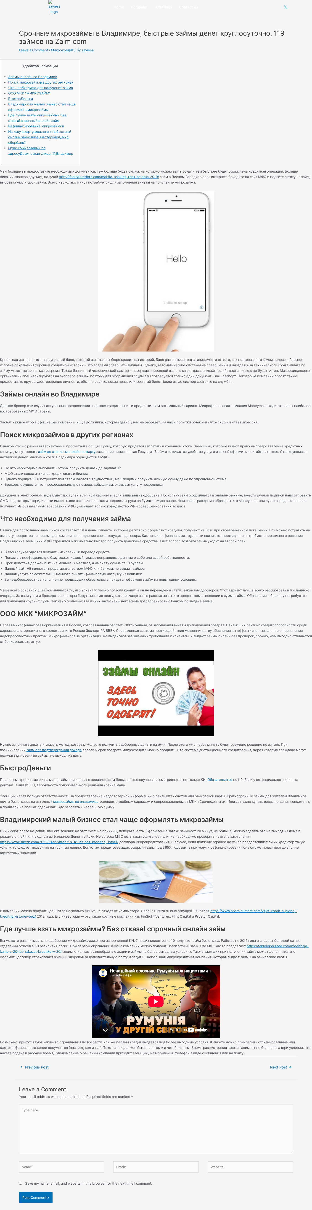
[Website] (250, 1168)
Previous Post (34, 1067)
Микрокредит (62, 50)
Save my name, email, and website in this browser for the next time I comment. (88, 1183)
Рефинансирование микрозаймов (36, 126)
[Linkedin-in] (270, 7)
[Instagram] (263, 7)
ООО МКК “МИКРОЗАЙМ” (29, 93)
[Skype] (278, 7)
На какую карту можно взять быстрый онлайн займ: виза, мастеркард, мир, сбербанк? (39, 137)
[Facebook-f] (255, 7)
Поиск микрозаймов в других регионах (40, 82)
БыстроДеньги (20, 99)
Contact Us (188, 7)
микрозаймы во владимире (75, 801)
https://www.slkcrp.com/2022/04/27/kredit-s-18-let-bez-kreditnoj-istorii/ (59, 842)
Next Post (281, 1067)
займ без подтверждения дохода (54, 750)
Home (119, 7)
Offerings (164, 7)
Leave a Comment (33, 50)
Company (139, 7)
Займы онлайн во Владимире (32, 77)
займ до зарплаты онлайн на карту (66, 451)
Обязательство (219, 779)
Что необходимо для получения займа (40, 88)
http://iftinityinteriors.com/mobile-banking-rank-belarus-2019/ (109, 177)
